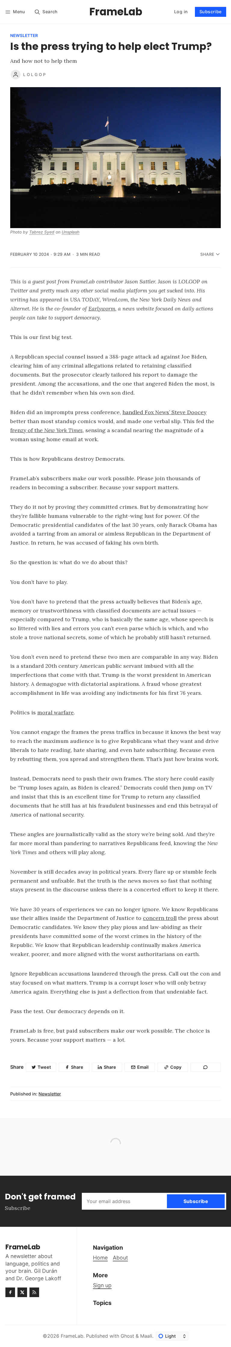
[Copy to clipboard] (205, 1067)
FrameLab (72, 1336)
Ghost (127, 1336)
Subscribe (210, 11)
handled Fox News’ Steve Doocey (164, 412)
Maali (146, 1336)
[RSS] (34, 1292)
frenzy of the (27, 430)
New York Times (63, 430)
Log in (181, 11)
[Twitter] (22, 1292)
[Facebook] (10, 1292)
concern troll (160, 918)
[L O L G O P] (15, 74)
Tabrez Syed (41, 232)
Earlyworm (101, 308)
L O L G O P (34, 74)
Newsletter (24, 36)
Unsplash (70, 232)
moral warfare (55, 712)
